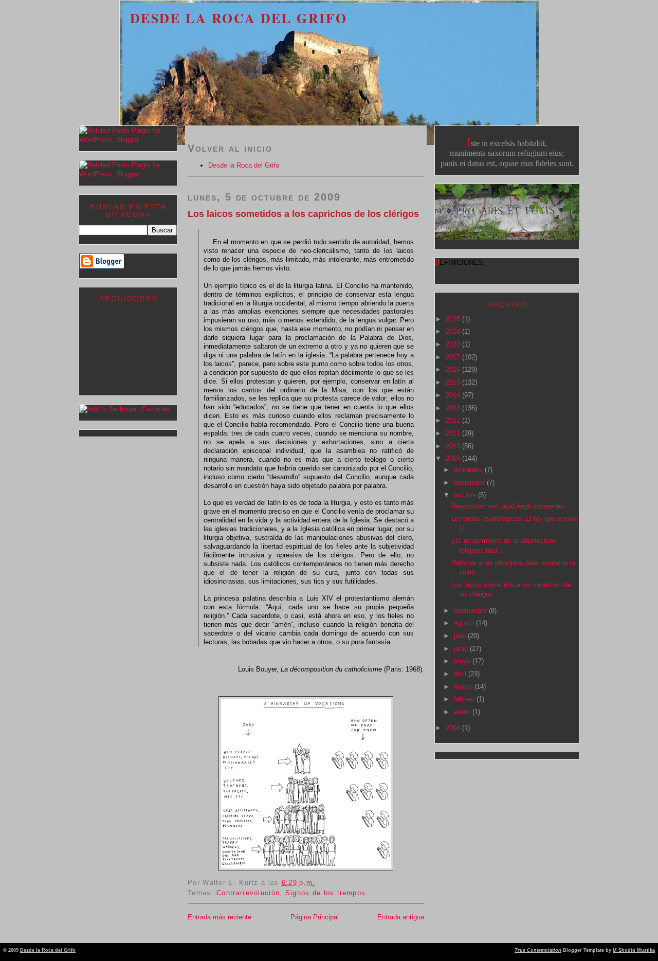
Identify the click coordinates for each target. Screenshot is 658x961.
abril (461, 674)
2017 (454, 357)
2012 (454, 420)
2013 (454, 408)
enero (463, 712)
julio (461, 636)
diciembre (469, 470)
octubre (466, 495)
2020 (454, 344)
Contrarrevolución (248, 893)
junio (462, 648)
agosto (465, 623)
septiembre (471, 610)
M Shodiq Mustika (634, 950)
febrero (465, 699)
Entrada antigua (400, 917)
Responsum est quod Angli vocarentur (507, 506)
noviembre (470, 482)
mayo (463, 661)
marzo (464, 687)
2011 (454, 433)
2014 (454, 395)
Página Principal (314, 917)
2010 (454, 446)
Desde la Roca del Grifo (239, 18)
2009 (454, 458)
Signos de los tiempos (325, 893)
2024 (454, 331)
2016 (454, 369)
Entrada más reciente (219, 917)
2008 (454, 728)
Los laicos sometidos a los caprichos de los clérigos (303, 214)
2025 (454, 319)
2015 (454, 382)
